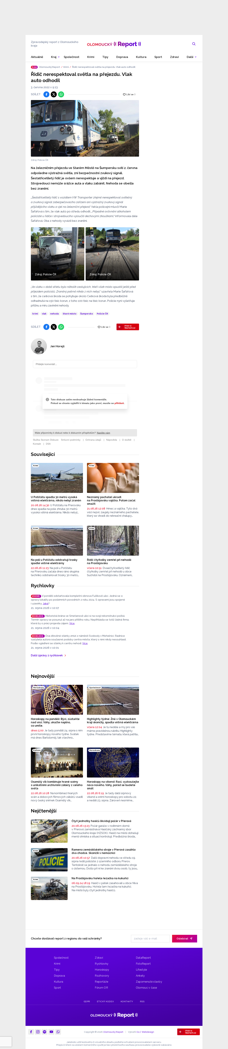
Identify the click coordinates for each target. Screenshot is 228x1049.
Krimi (66, 67)
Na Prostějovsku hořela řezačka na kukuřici (100, 878)
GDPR (87, 1001)
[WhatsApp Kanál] (58, 1032)
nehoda (54, 313)
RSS (142, 1001)
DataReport (143, 957)
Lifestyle (141, 969)
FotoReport (143, 963)
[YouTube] (51, 1032)
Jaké (45, 603)
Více (72, 623)
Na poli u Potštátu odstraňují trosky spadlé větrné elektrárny (54, 561)
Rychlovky (42, 585)
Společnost (61, 957)
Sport (57, 987)
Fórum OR (101, 987)
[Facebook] (31, 1032)
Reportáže (101, 981)
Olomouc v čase (146, 987)
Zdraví (99, 957)
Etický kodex (105, 1001)
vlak (44, 313)
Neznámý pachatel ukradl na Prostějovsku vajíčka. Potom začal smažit (111, 500)
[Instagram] (38, 1032)
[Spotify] (44, 1032)
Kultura (58, 981)
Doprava (59, 975)
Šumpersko (86, 313)
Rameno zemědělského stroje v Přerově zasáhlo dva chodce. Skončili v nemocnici (104, 851)
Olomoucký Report (49, 67)
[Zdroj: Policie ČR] (85, 128)
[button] (192, 57)
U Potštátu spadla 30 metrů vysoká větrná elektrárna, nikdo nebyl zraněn (56, 499)
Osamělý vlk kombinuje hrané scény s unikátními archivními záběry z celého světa (56, 785)
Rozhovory (102, 975)
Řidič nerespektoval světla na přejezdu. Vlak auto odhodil (103, 67)
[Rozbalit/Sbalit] (59, 57)
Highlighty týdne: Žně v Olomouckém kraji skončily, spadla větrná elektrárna (112, 720)
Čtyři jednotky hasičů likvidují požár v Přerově (101, 821)
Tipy (57, 969)
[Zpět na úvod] (114, 44)
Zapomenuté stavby (149, 981)
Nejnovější (42, 676)
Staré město (69, 313)
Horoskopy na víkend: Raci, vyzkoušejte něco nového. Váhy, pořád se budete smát (113, 785)
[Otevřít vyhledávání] (194, 44)
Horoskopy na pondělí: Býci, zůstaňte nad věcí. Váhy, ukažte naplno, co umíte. (55, 722)
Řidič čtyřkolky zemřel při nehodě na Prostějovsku (109, 561)
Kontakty (127, 1001)
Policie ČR (102, 313)
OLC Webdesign (145, 1031)
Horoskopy (102, 969)
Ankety (140, 975)
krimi (35, 313)
